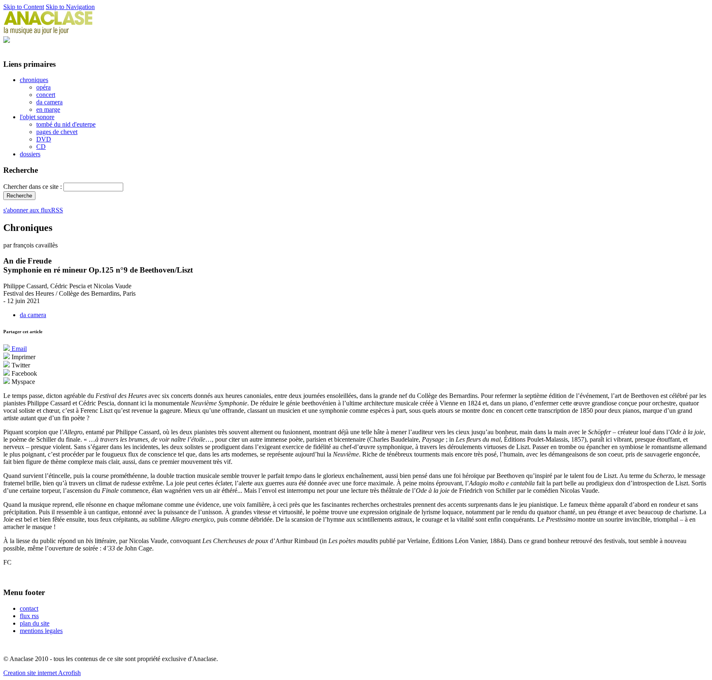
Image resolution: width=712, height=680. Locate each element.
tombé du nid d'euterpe (66, 124)
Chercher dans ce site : (33, 186)
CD (41, 146)
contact (29, 608)
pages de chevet (56, 131)
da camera (49, 102)
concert (45, 94)
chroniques (34, 79)
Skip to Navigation (70, 6)
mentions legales (41, 630)
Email (18, 348)
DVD (43, 139)
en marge (48, 109)
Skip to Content (23, 6)
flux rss (29, 615)
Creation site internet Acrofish (42, 672)
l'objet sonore (37, 116)
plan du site (34, 623)
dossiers (30, 154)
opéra (43, 87)
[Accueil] (48, 32)
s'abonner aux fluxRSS (33, 210)
